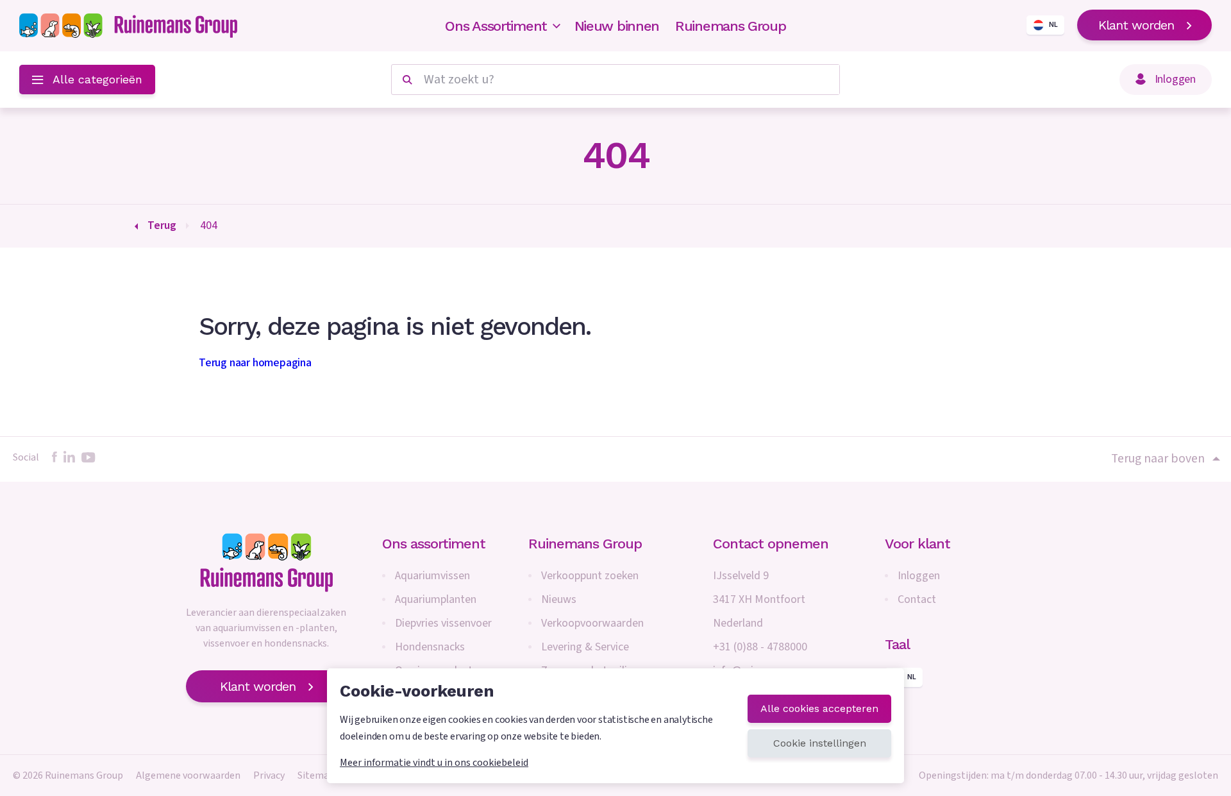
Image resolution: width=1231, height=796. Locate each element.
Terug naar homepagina (255, 363)
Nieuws (558, 599)
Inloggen (919, 576)
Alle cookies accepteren (819, 708)
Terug (161, 225)
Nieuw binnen (616, 26)
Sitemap (316, 775)
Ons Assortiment (496, 26)
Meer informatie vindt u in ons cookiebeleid (434, 763)
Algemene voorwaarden (188, 775)
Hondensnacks (430, 647)
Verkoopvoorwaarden (592, 623)
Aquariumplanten (435, 599)
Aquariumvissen (432, 576)
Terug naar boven (1158, 459)
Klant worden (1136, 25)
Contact (917, 599)
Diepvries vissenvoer (443, 623)
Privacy (269, 775)
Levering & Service (585, 647)
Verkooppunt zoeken (590, 576)
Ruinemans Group (730, 26)
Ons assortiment (433, 544)
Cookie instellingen (819, 743)
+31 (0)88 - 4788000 (760, 647)
